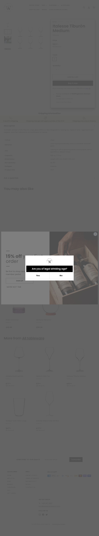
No (61, 275)
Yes (38, 275)
